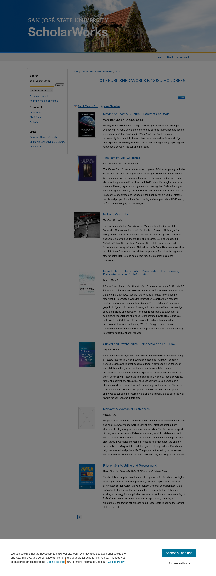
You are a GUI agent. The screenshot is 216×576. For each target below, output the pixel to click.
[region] (108, 557)
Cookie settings (56, 562)
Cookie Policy (116, 562)
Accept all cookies (179, 552)
